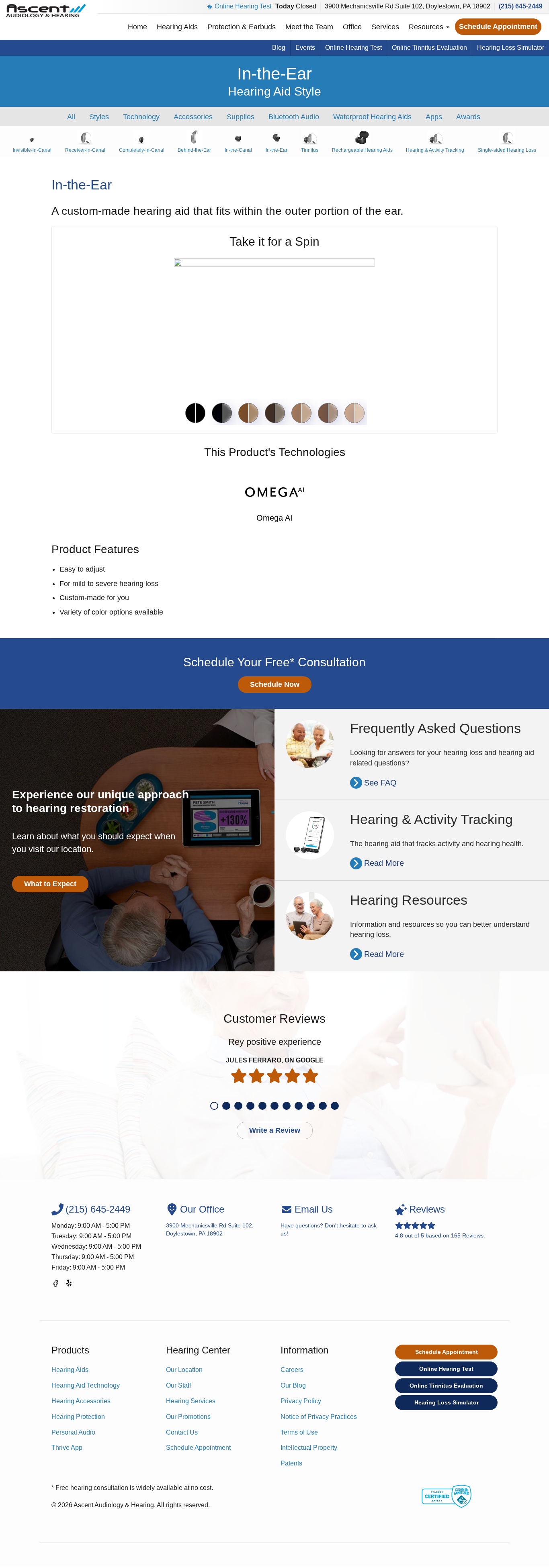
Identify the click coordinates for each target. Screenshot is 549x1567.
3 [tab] (238, 1106)
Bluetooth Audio (293, 117)
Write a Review (274, 1130)
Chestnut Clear (248, 413)
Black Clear (222, 413)
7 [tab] (287, 1106)
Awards (468, 117)
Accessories (193, 117)
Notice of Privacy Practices (319, 1416)
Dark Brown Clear (275, 413)
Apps (434, 117)
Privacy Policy (301, 1401)
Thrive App (66, 1447)
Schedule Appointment (498, 26)
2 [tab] (226, 1106)
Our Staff (178, 1385)
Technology (141, 117)
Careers (292, 1369)
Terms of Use (299, 1432)
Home (137, 27)
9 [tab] (311, 1106)
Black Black (195, 413)
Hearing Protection (78, 1416)
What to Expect (50, 884)
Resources (427, 27)
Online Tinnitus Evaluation (429, 47)
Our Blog (293, 1385)
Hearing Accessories (81, 1401)
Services (385, 27)
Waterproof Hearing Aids (372, 117)
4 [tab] (250, 1106)
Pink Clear (354, 413)
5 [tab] (262, 1106)
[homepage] (46, 10)
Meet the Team (309, 27)
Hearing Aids (177, 27)
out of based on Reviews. (440, 1221)
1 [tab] (214, 1106)
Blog (278, 47)
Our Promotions (188, 1416)
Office (352, 27)
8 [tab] (299, 1106)
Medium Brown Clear (328, 413)
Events (305, 47)
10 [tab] (323, 1106)
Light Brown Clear (301, 413)
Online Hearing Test (243, 6)
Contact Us (182, 1432)
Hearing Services (190, 1401)
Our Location (184, 1369)
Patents (291, 1463)
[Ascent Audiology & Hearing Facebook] (55, 1285)
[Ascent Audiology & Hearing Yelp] (70, 1285)
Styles (99, 117)
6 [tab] (274, 1106)
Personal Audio (73, 1432)
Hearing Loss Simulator (510, 47)
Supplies (240, 117)
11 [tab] (335, 1106)
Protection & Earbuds (241, 27)
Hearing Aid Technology (85, 1385)
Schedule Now (274, 684)
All (71, 117)
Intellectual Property (309, 1447)
